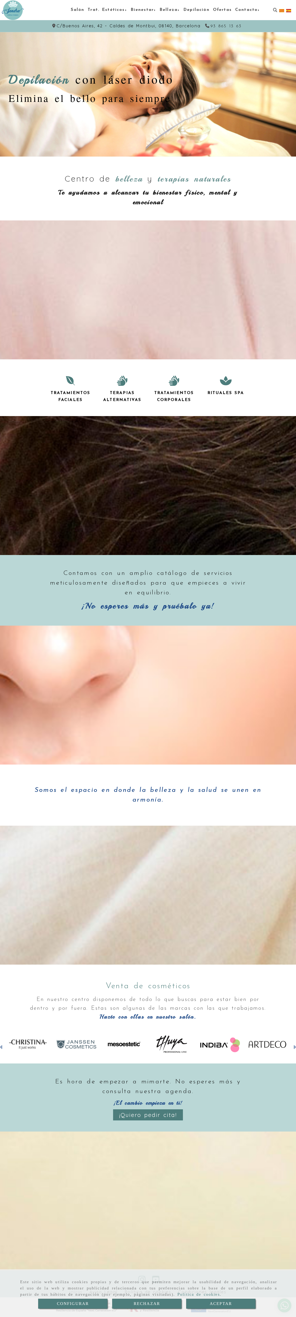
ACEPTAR (221, 1303)
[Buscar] (275, 10)
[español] (288, 10)
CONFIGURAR (73, 1303)
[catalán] (281, 10)
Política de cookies (198, 1294)
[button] (1, 1047)
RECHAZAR (147, 1303)
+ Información (40, 119)
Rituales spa (225, 393)
